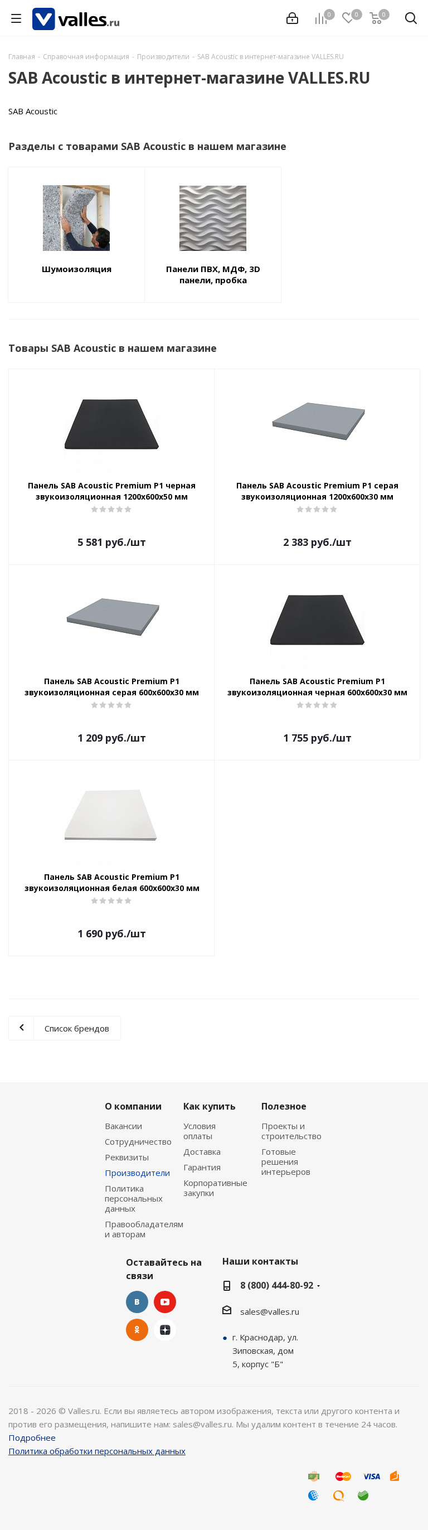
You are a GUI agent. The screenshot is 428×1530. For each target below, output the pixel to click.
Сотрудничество (138, 1141)
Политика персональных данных (134, 1198)
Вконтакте (137, 1302)
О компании (133, 1106)
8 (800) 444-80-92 (276, 1285)
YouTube (165, 1302)
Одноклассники (137, 1330)
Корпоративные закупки (215, 1187)
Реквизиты (127, 1157)
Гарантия (202, 1167)
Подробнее (32, 1437)
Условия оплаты (199, 1130)
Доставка (202, 1151)
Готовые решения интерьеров (285, 1161)
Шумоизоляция (76, 268)
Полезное (284, 1106)
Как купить (209, 1106)
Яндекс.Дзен (165, 1330)
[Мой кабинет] (292, 18)
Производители (137, 1172)
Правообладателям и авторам (144, 1229)
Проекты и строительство (291, 1130)
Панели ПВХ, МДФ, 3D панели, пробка (213, 274)
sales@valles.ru (269, 1311)
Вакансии (123, 1125)
